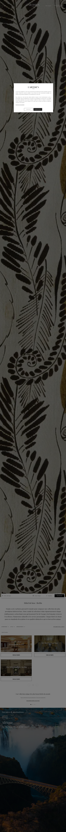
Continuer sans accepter (20, 104)
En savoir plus (28, 109)
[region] (33, 97)
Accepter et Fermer (38, 109)
